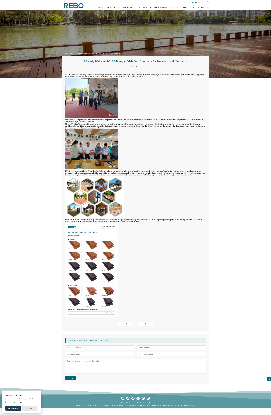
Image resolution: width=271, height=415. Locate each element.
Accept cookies (13, 408)
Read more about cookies (14, 403)
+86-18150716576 (189, 405)
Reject (29, 408)
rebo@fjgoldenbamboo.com (166, 405)
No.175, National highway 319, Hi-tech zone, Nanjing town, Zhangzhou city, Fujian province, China (116, 405)
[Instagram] (148, 398)
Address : (79, 405)
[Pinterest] (143, 398)
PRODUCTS (127, 8)
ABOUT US (112, 8)
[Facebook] (133, 398)
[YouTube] (122, 398)
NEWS (174, 8)
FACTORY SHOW (158, 8)
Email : (154, 405)
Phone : (180, 405)
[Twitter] (128, 398)
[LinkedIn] (138, 398)
